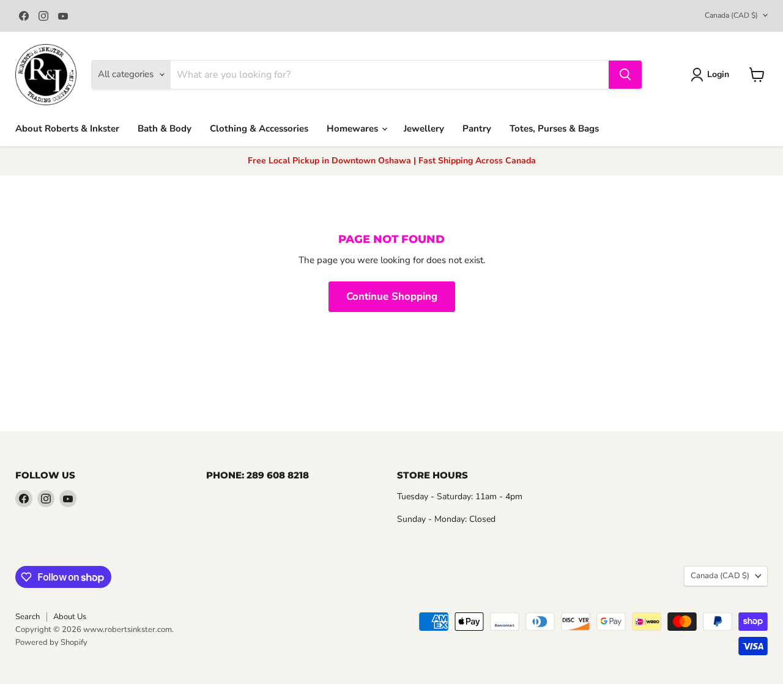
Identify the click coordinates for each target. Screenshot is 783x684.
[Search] (625, 75)
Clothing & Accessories (259, 128)
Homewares (353, 128)
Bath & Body (164, 128)
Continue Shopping (391, 296)
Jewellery (424, 128)
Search (27, 616)
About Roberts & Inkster (67, 128)
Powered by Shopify (51, 642)
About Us (69, 616)
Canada (731, 15)
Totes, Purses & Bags (554, 128)
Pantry (476, 128)
